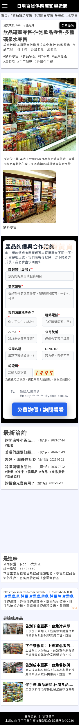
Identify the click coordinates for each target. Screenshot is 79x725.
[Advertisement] (39, 520)
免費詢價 (67, 25)
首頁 (4, 15)
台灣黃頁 (31, 716)
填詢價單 (48, 716)
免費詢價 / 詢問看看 (40, 410)
